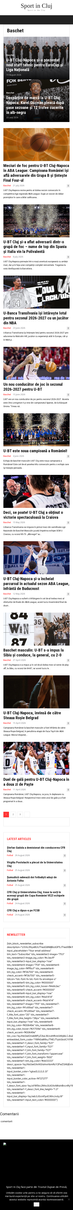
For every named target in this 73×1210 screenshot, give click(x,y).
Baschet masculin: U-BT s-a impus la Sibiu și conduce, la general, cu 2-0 (33, 652)
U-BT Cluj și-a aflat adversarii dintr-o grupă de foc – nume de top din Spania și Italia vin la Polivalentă (35, 247)
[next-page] (27, 814)
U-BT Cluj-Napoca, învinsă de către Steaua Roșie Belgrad (32, 715)
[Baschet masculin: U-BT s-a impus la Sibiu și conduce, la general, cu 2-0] (36, 629)
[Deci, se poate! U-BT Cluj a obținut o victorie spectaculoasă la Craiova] (36, 491)
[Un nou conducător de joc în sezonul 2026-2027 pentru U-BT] (36, 363)
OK (36, 1204)
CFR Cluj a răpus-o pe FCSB (23, 910)
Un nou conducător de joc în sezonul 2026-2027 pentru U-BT (33, 387)
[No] (68, 1199)
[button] (68, 19)
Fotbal (10, 855)
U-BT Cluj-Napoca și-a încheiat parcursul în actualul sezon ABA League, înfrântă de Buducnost (36, 583)
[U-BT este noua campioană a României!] (36, 429)
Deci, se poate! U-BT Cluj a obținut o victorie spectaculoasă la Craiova (33, 515)
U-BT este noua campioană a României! (35, 451)
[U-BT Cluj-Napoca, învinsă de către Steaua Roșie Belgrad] (36, 691)
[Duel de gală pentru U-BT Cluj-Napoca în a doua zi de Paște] (36, 758)
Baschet (10, 55)
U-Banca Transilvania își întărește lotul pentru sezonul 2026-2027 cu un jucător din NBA (36, 318)
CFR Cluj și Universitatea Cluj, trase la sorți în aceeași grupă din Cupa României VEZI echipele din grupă (36, 895)
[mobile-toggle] (5, 19)
